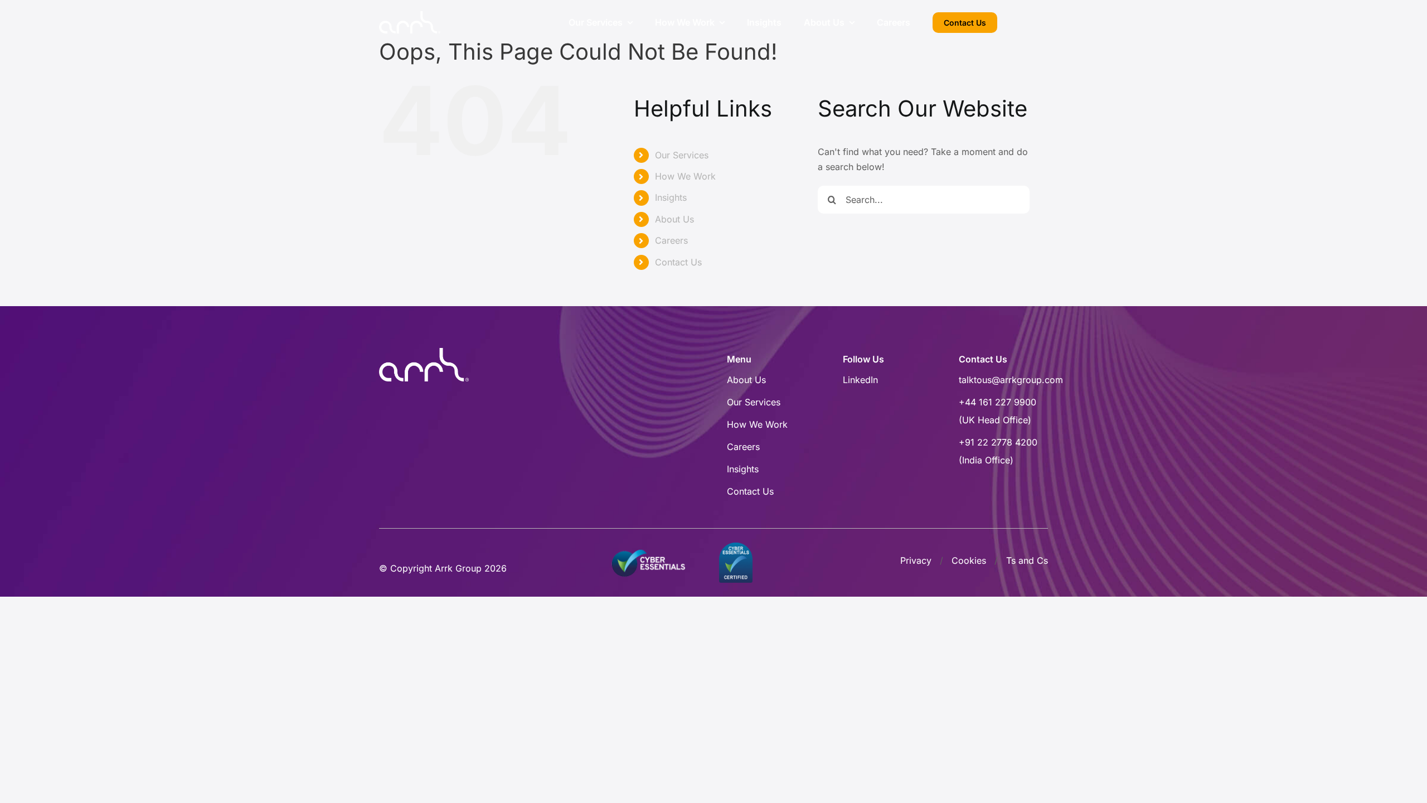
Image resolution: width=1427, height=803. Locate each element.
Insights (671, 197)
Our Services (681, 155)
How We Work (685, 176)
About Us (674, 219)
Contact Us (678, 262)
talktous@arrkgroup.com (1011, 379)
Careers (671, 240)
